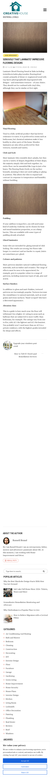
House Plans (11, 691)
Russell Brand (22, 67)
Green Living (11, 680)
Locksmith (10, 706)
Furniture (10, 668)
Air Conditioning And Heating (18, 634)
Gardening (10, 676)
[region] (25, 759)
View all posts (12, 560)
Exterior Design (12, 660)
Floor (8, 664)
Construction (11, 649)
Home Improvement (11, 55)
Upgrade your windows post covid (25, 344)
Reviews (9, 726)
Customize (25, 767)
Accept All (25, 761)
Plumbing (10, 718)
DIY (7, 657)
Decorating (10, 653)
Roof (8, 729)
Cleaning (9, 645)
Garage (9, 672)
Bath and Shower (13, 637)
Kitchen (9, 699)
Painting (9, 714)
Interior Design (12, 695)
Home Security (12, 687)
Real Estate (10, 722)
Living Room (11, 703)
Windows (9, 733)
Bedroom (9, 641)
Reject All (25, 772)
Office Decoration (13, 710)
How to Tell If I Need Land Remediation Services (25, 355)
